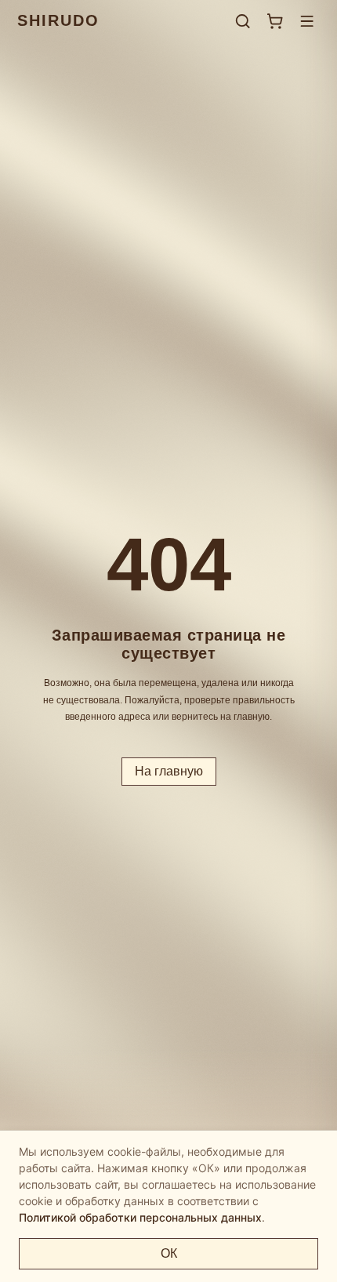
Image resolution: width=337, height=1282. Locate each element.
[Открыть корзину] (275, 21)
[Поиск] (242, 21)
